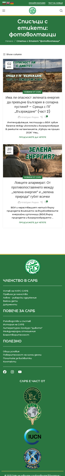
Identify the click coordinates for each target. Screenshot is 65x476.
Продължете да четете (32, 137)
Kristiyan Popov (30, 117)
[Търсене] (61, 11)
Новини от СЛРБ (32, 92)
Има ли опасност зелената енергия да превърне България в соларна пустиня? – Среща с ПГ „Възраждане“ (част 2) (32, 104)
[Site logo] (32, 10)
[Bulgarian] (4, 3)
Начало (9, 41)
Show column (14, 54)
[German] (12, 3)
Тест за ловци (55, 3)
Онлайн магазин (37, 3)
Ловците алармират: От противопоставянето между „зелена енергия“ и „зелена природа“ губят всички (32, 189)
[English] (8, 3)
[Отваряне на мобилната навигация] (4, 11)
